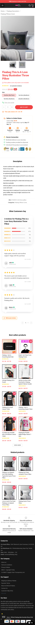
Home (2, 11)
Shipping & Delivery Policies (8, 580)
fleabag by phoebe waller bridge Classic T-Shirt (25, 434)
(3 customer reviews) (16, 86)
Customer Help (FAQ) (7, 590)
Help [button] (32, 622)
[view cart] (32, 5)
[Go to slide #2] (22, 65)
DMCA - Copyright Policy (8, 570)
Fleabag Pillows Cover (8, 14)
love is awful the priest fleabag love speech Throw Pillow (8, 503)
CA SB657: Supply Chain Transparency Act (13, 572)
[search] (30, 5)
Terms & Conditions (6, 565)
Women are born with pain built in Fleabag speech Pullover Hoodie (25, 382)
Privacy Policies (5, 567)
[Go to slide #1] (13, 65)
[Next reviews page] (31, 322)
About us (3, 562)
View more (17, 445)
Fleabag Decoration (13, 11)
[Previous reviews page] (22, 322)
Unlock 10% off (3, 617)
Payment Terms (5, 583)
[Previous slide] (3, 38)
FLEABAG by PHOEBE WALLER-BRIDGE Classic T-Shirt (9, 434)
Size (3, 92)
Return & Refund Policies (8, 585)
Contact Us (4, 588)
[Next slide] (31, 38)
